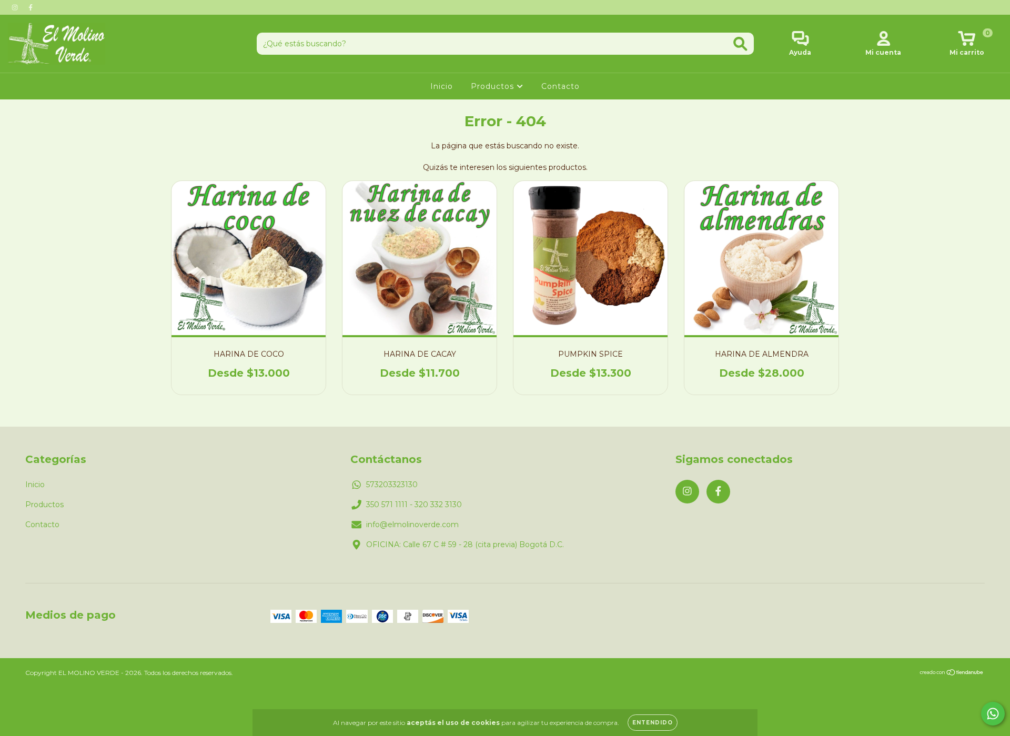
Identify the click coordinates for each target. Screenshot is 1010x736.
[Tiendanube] (952, 674)
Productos (494, 86)
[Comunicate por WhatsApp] (993, 713)
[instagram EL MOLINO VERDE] (16, 7)
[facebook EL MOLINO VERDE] (30, 7)
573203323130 (392, 484)
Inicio (441, 86)
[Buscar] (740, 44)
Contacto (560, 86)
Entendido (652, 722)
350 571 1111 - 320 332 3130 (414, 504)
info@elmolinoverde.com (412, 524)
